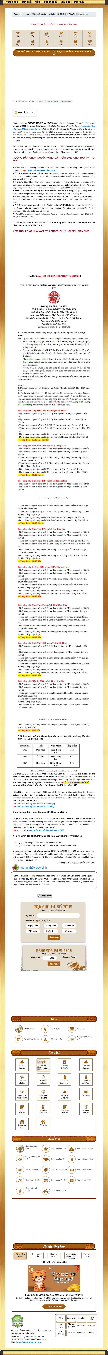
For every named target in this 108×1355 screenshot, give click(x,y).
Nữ (48, 921)
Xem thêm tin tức (54, 1307)
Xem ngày (78, 2)
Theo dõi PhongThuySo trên (49, 101)
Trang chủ (12, 2)
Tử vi (38, 2)
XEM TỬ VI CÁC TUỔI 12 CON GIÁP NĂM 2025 (54, 24)
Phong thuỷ (50, 2)
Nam (41, 921)
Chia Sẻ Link (46, 896)
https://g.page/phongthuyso (28, 1342)
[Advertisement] (54, 78)
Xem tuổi (27, 2)
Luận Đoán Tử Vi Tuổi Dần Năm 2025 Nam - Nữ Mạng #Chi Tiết (54, 1295)
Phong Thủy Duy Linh (33, 867)
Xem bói (65, 2)
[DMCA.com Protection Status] (17, 1321)
